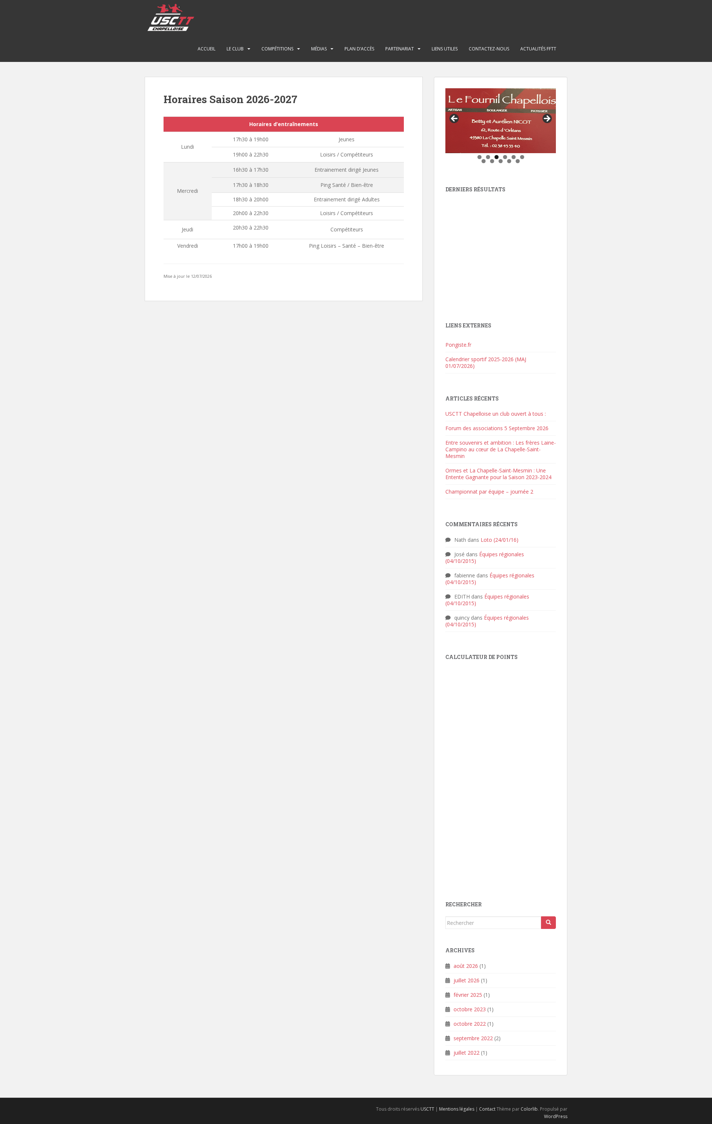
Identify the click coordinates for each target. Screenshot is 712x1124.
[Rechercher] (548, 922)
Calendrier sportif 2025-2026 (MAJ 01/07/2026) (485, 362)
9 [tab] (501, 161)
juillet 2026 (466, 980)
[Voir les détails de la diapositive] (500, 120)
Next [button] (546, 119)
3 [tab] (496, 157)
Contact (487, 1109)
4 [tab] (505, 157)
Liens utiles (445, 49)
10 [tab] (509, 161)
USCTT (427, 1109)
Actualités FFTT (538, 49)
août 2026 (466, 965)
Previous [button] (454, 119)
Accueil (206, 49)
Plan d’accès (359, 49)
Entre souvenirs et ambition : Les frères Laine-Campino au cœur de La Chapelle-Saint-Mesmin (500, 449)
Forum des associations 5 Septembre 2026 (496, 428)
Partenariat (399, 49)
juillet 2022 (466, 1052)
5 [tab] (513, 157)
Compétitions (277, 49)
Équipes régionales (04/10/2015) (484, 557)
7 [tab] (484, 161)
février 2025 (468, 994)
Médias (319, 49)
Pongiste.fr (458, 344)
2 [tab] (488, 157)
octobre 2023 (470, 1009)
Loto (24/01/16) (499, 539)
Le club (235, 49)
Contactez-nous (489, 49)
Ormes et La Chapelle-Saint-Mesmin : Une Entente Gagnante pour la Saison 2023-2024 (498, 474)
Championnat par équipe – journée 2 (489, 491)
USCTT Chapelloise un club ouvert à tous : (495, 413)
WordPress (555, 1116)
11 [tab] (518, 161)
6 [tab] (522, 157)
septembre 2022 (473, 1038)
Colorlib (529, 1109)
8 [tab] (492, 161)
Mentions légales (456, 1109)
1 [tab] (479, 157)
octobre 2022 (470, 1023)
